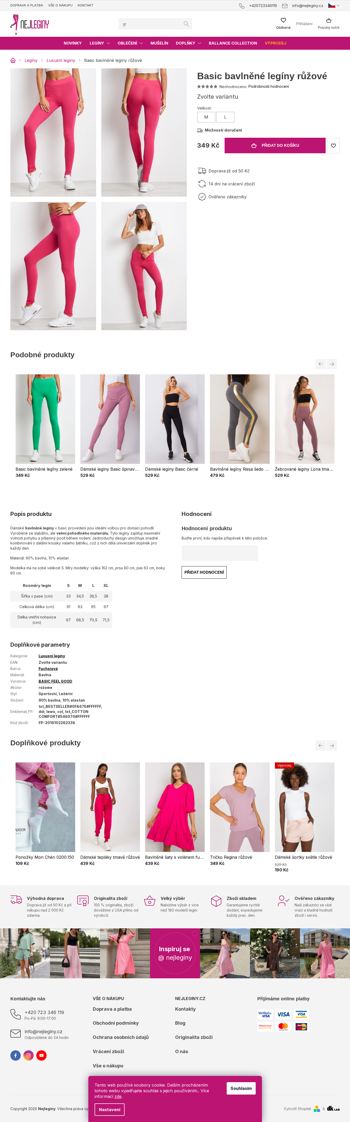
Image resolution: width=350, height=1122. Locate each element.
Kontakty (185, 1009)
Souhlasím (241, 1088)
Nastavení (109, 1109)
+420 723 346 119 (44, 1012)
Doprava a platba (26, 5)
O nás (181, 1051)
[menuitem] (73, 43)
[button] (45, 475)
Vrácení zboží (108, 1051)
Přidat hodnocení (204, 572)
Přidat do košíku (280, 145)
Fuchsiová (48, 668)
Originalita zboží (194, 1037)
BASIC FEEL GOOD (55, 681)
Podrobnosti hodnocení (268, 86)
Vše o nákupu (60, 5)
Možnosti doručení (223, 130)
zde (118, 1096)
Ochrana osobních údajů (121, 1037)
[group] (45, 429)
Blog (180, 1023)
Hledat (186, 24)
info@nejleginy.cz (43, 1031)
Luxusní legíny (52, 656)
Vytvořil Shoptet (297, 1108)
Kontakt (86, 5)
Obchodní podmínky (116, 1023)
